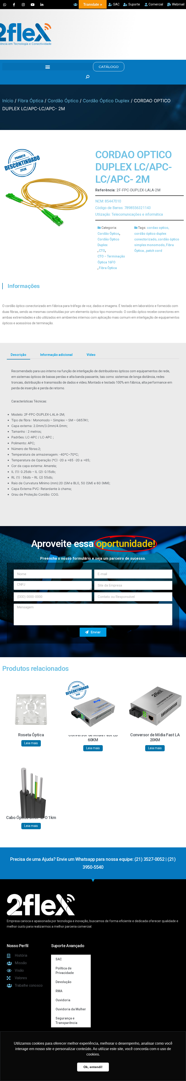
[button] (47, 66)
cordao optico (157, 228)
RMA (59, 991)
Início (7, 100)
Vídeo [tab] (91, 355)
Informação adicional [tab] (56, 355)
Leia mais (31, 743)
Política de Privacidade (65, 970)
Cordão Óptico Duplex (106, 100)
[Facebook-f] (13, 4)
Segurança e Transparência (66, 1020)
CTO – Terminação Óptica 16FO (111, 259)
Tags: (142, 228)
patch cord (154, 250)
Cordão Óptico (63, 100)
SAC (59, 959)
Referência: (105, 190)
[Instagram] (23, 4)
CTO (102, 250)
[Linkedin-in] (41, 4)
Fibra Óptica (30, 100)
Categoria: (109, 228)
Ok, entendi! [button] (93, 1067)
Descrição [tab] (18, 355)
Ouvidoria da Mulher (71, 1009)
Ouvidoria (63, 1000)
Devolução (63, 982)
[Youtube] (32, 4)
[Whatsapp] (4, 4)
